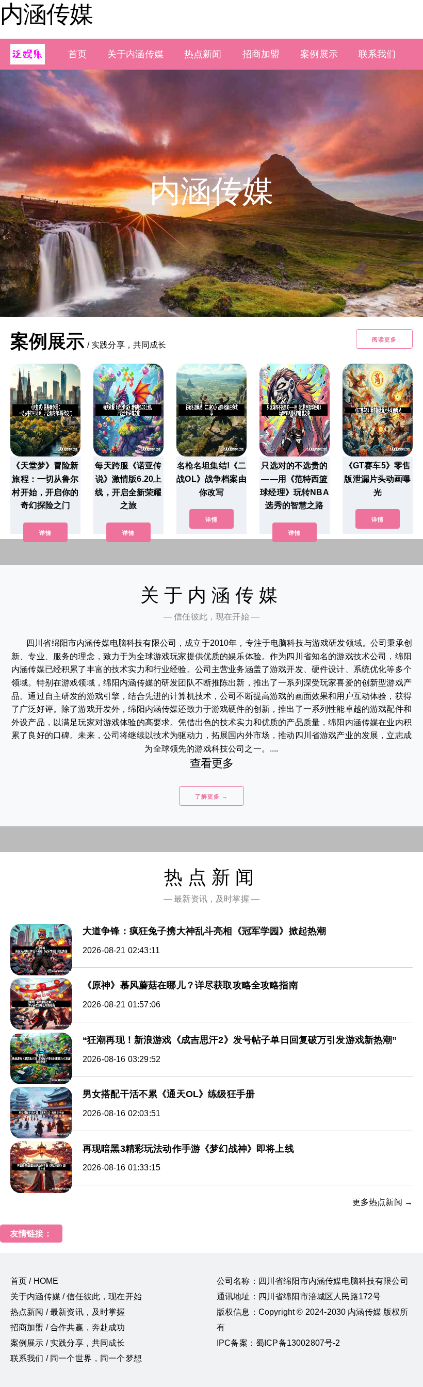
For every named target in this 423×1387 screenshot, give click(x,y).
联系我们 (377, 54)
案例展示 (319, 54)
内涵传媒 (46, 14)
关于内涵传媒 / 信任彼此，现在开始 (76, 1296)
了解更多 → (211, 796)
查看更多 (212, 763)
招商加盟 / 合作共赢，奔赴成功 (67, 1327)
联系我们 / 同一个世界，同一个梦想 (76, 1358)
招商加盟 (261, 54)
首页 (77, 54)
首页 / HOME (34, 1281)
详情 (45, 533)
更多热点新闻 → (382, 1202)
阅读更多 (384, 339)
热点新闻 (203, 54)
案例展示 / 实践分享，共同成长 (67, 1343)
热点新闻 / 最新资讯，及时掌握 (67, 1312)
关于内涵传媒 (135, 54)
